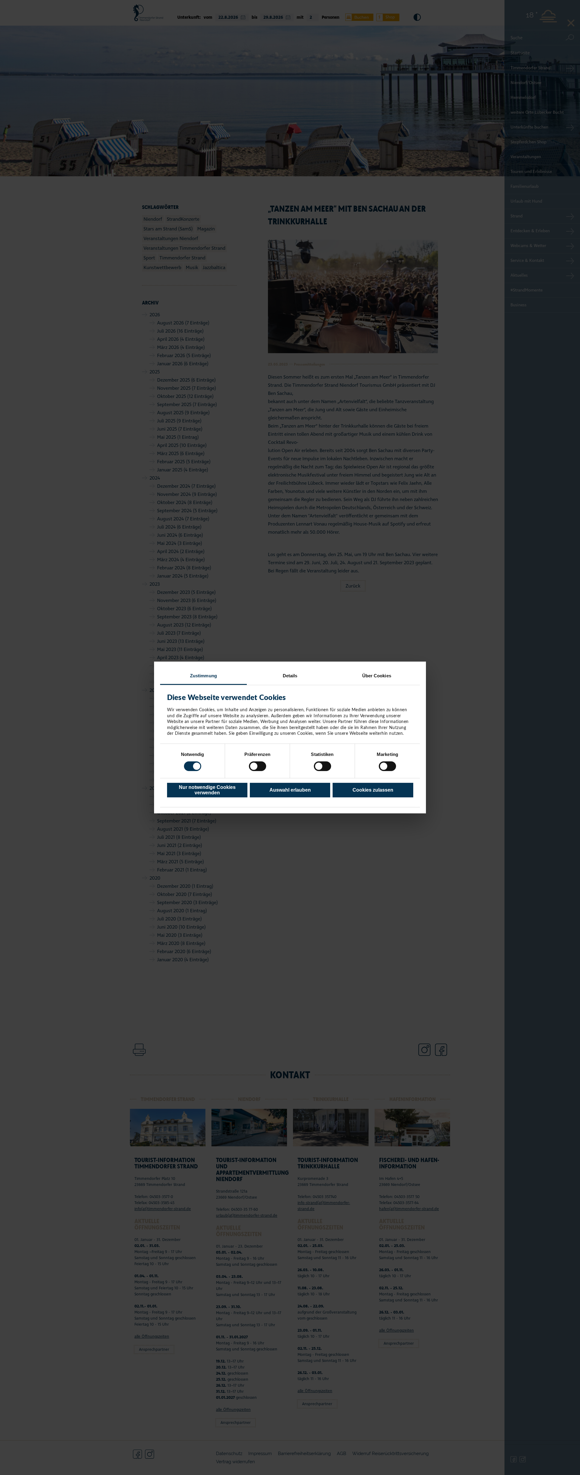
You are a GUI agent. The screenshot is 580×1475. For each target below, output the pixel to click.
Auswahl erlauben (290, 790)
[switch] (257, 766)
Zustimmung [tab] (203, 675)
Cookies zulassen (373, 790)
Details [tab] (290, 675)
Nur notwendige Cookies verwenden (207, 790)
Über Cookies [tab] (376, 675)
